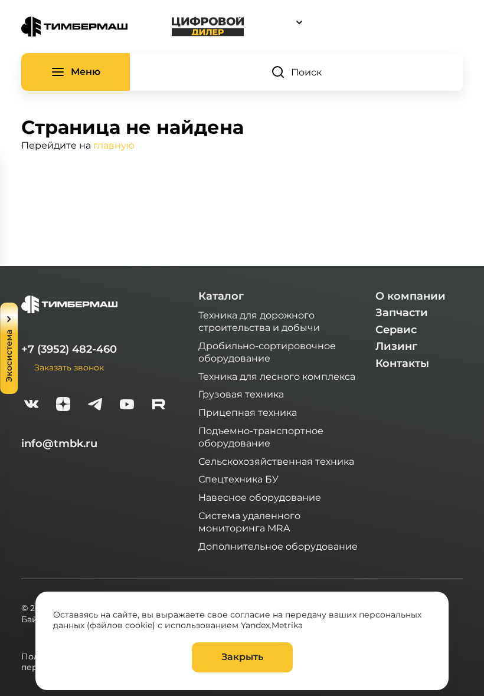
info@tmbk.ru (59, 443)
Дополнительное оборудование (278, 546)
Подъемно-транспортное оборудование (260, 436)
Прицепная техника (247, 412)
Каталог (221, 296)
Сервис (396, 329)
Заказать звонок (69, 367)
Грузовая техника (241, 394)
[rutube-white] (159, 405)
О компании (410, 296)
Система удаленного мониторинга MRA (249, 521)
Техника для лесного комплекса (276, 376)
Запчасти (401, 312)
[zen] (63, 405)
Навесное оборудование (259, 497)
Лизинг (396, 346)
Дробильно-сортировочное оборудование (267, 351)
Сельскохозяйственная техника (276, 461)
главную (114, 145)
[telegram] (95, 405)
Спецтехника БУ (238, 478)
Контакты (402, 363)
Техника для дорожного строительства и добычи (259, 320)
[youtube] (127, 405)
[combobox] (353, 22)
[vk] (31, 405)
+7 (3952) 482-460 (69, 349)
